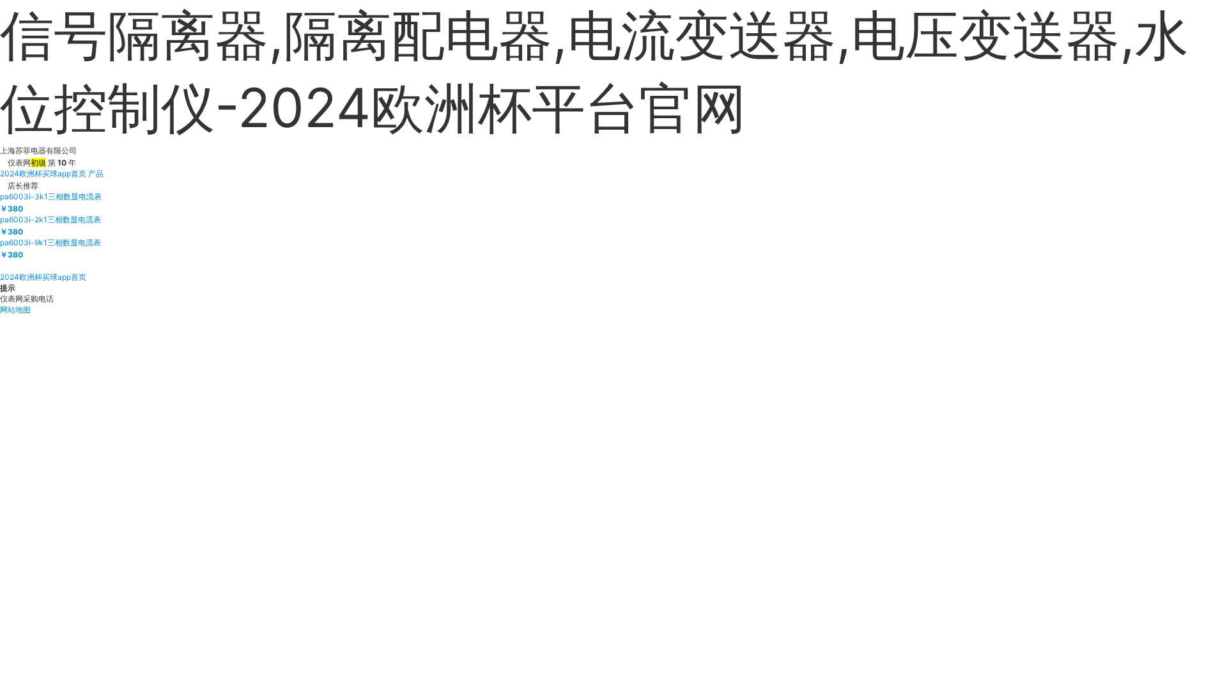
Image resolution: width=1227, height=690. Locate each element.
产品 (96, 173)
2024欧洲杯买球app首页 (43, 173)
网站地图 (15, 309)
